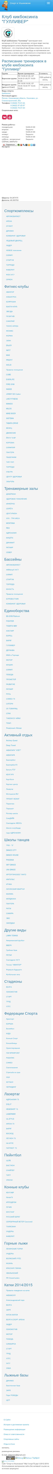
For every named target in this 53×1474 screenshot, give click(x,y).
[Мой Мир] (26, 144)
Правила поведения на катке (18, 1290)
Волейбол (10, 1028)
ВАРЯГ (9, 640)
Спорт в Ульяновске (20, 3)
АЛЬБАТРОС (11, 297)
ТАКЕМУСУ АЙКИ (13, 718)
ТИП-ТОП (10, 462)
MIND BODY (11, 413)
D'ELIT (8, 1104)
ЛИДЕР (9, 245)
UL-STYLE (10, 1119)
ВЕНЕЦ (9, 428)
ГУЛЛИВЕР (10, 645)
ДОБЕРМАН (11, 494)
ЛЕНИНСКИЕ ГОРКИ (14, 1248)
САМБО (9, 1062)
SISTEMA (10, 418)
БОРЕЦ (9, 635)
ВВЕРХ (9, 945)
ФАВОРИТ (10, 269)
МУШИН (9, 665)
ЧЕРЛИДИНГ (11, 1087)
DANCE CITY (11, 850)
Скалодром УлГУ (13, 960)
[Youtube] (9, 117)
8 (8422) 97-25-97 (18, 105)
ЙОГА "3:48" (11, 437)
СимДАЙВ (10, 818)
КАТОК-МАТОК (12, 1314)
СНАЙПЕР (10, 1170)
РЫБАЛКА (10, 1057)
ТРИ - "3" (9, 845)
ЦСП (8, 1400)
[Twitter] (31, 144)
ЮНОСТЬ (10, 589)
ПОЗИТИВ (10, 316)
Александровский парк (15, 1300)
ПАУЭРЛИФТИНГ (13, 1053)
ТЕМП (8, 723)
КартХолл (10, 779)
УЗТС (8, 1006)
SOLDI (8, 365)
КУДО (8, 1033)
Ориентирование (13, 1048)
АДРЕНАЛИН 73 (12, 1099)
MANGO (9, 403)
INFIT (8, 350)
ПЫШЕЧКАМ (11, 457)
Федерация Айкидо (14, 728)
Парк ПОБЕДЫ (12, 1395)
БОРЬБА (9, 1023)
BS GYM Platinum (13, 616)
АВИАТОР (10, 292)
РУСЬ (8, 694)
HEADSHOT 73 (12, 1109)
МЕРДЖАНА (11, 898)
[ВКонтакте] (4, 117)
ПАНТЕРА (10, 452)
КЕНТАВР (10, 1192)
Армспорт (10, 1019)
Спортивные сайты (11, 1439)
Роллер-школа (12, 813)
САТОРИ (9, 703)
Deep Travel (11, 745)
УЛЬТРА (9, 471)
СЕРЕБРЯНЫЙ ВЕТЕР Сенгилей (19, 1221)
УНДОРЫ (10, 1231)
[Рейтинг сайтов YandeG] (8, 1461)
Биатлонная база (13, 1385)
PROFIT (9, 360)
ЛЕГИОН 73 (11, 1138)
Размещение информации (14, 1429)
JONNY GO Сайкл (13, 394)
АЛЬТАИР (10, 630)
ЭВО (8, 918)
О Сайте (7, 1419)
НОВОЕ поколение (13, 250)
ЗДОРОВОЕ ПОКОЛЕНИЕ (16, 499)
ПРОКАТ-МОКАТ (12, 798)
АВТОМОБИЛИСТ (13, 216)
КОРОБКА (10, 442)
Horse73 (9, 1197)
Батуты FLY (10, 769)
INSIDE (9, 389)
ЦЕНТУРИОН (11, 513)
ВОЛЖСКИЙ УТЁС (13, 1258)
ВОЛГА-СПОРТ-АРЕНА (15, 1319)
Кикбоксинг (6, 93)
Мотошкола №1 (12, 794)
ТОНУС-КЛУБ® (12, 326)
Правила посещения (14, 369)
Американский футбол (15, 940)
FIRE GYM (10, 384)
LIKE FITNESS (12, 399)
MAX (8, 355)
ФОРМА (9, 335)
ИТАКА (9, 884)
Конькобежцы (11, 1043)
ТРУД (8, 1001)
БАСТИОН (10, 1165)
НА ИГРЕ (9, 1143)
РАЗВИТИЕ (10, 684)
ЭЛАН (8, 340)
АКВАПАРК (10, 755)
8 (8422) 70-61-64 (18, 103)
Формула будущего (14, 969)
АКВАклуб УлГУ (12, 569)
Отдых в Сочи (9, 1444)
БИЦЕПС (9, 537)
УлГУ (8, 1363)
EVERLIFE (10, 379)
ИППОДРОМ (11, 1202)
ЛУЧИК (9, 1207)
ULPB (8, 1160)
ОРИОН (9, 279)
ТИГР (8, 1175)
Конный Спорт (12, 1038)
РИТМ (8, 908)
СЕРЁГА (9, 508)
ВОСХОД (9, 1133)
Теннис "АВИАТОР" (14, 964)
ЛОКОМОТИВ (11, 992)
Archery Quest (11, 740)
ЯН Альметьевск (12, 1278)
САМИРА (9, 913)
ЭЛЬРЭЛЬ (10, 481)
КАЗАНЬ (9, 1263)
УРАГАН (9, 1180)
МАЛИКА (9, 894)
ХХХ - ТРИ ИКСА (13, 518)
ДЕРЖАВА (10, 650)
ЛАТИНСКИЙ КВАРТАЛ (15, 889)
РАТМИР (9, 547)
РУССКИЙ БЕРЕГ (13, 1216)
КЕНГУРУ (10, 774)
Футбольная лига (13, 974)
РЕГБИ (9, 955)
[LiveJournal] (24, 144)
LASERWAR (11, 1114)
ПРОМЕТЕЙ (11, 679)
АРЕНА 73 (10, 1123)
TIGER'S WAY (11, 626)
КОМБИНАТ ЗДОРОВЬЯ (15, 235)
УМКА (8, 1368)
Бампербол (10, 760)
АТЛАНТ (9, 226)
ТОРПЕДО (10, 265)
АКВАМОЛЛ (11, 1295)
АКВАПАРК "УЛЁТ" (13, 750)
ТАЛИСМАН (11, 1226)
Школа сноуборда (13, 828)
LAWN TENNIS (12, 935)
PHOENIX (10, 860)
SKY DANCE (11, 864)
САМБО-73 (10, 699)
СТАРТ (9, 996)
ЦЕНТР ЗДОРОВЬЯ (14, 476)
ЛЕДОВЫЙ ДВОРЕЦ (14, 240)
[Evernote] (18, 144)
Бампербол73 (11, 764)
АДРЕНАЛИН (11, 533)
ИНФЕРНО (10, 503)
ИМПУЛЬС (10, 879)
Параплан (10, 803)
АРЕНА (9, 221)
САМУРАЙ (10, 321)
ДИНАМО (10, 231)
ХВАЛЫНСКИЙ (12, 1273)
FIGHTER (10, 621)
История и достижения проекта (16, 1424)
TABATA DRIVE (12, 423)
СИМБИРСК (11, 1344)
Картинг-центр (12, 784)
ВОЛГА (9, 987)
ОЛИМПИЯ (10, 447)
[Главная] (5, 6)
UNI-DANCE (11, 869)
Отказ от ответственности (14, 1434)
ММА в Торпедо (12, 655)
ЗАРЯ (8, 1310)
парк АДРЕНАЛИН (13, 833)
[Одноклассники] (29, 144)
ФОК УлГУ (10, 274)
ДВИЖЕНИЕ (11, 433)
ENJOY (9, 345)
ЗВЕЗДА (9, 311)
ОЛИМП (9, 255)
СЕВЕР (9, 552)
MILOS (8, 408)
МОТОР (9, 660)
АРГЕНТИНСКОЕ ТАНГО (16, 874)
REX (8, 528)
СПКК (8, 713)
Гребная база (11, 950)
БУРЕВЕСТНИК (12, 599)
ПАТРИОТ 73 (11, 1148)
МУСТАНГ (10, 1212)
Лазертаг (9, 789)
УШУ (8, 1077)
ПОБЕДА (9, 674)
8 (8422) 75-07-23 (18, 108)
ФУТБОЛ (9, 1082)
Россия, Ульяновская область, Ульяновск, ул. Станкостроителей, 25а (20, 99)
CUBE (8, 374)
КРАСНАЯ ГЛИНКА (13, 1268)
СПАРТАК (10, 260)
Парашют (10, 808)
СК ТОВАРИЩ (11, 708)
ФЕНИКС (9, 331)
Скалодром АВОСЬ (14, 823)
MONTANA (10, 523)
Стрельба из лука (13, 1072)
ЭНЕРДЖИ (10, 923)
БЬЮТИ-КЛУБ (11, 306)
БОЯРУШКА (11, 301)
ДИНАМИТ (10, 542)
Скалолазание (12, 1067)
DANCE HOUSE (12, 855)
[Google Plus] (21, 144)
